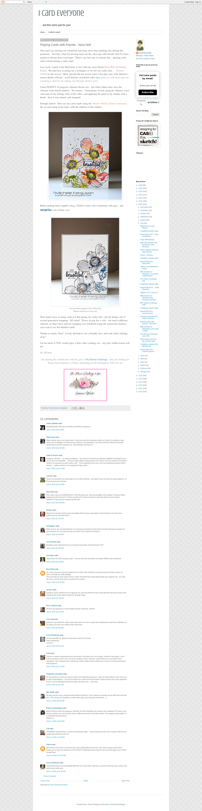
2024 (141, 191)
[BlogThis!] (75, 408)
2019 (141, 376)
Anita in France (52, 455)
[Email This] (72, 408)
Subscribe (148, 92)
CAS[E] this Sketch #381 (149, 284)
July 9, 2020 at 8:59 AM (55, 628)
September (144, 217)
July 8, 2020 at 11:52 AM (55, 484)
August (143, 220)
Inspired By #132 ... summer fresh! (147, 312)
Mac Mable (50, 692)
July (142, 223)
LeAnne (49, 476)
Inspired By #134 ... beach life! (147, 262)
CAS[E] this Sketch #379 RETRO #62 (149, 345)
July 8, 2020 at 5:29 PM (55, 534)
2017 (141, 382)
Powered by (141, 102)
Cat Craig (50, 619)
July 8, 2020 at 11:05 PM (55, 582)
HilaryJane (50, 437)
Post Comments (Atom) (58, 785)
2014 (141, 392)
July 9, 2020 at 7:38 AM (55, 598)
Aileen (48, 744)
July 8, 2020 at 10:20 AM (55, 448)
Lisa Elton (50, 555)
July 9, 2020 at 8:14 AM (55, 612)
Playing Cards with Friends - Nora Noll (148, 323)
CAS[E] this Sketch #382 (149, 258)
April (142, 362)
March (143, 365)
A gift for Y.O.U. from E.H (149, 293)
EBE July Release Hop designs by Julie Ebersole (148, 245)
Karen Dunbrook (52, 635)
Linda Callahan (52, 423)
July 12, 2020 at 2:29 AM (55, 737)
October (143, 214)
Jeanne (49, 590)
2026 (141, 185)
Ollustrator (105, 804)
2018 (141, 379)
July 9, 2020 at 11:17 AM (55, 666)
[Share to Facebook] (80, 408)
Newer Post (45, 781)
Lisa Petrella (51, 542)
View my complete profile (145, 59)
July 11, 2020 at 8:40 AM (55, 701)
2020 (141, 204)
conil (48, 653)
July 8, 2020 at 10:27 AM (55, 469)
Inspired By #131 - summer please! (147, 350)
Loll (47, 729)
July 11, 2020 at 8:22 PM (55, 721)
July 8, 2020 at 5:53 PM (55, 548)
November (144, 210)
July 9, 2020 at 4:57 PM (55, 685)
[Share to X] (78, 408)
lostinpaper (50, 526)
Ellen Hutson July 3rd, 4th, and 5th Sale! (148, 340)
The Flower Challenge (96, 359)
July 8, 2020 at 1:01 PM (55, 519)
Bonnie (49, 510)
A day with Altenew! (147, 240)
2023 (141, 195)
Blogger (122, 804)
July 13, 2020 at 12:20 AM (56, 755)
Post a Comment (50, 776)
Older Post (126, 781)
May (142, 359)
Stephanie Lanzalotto (54, 674)
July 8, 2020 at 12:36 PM (55, 503)
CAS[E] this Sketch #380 (149, 308)
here (98, 77)
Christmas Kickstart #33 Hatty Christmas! (149, 317)
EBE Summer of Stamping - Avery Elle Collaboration (149, 274)
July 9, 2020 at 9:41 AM (55, 646)
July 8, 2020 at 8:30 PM (55, 562)
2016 (141, 385)
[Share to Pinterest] (83, 408)
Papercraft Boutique (54, 708)
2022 (141, 198)
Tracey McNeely (52, 763)
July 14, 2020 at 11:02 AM (55, 771)
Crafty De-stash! (54, 32)
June (142, 356)
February (144, 368)
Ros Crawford (51, 606)
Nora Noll (50, 492)
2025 (141, 188)
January (143, 372)
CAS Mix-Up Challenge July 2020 (149, 335)
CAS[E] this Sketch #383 (149, 231)
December (144, 207)
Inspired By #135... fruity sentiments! (149, 235)
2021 (141, 201)
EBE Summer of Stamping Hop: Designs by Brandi (148, 298)
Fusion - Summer (146, 255)
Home (42, 32)
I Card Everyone (61, 13)
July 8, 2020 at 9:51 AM (55, 430)
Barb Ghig (50, 569)
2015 (141, 388)
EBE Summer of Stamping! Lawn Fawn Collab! (149, 329)
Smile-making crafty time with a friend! (149, 251)
